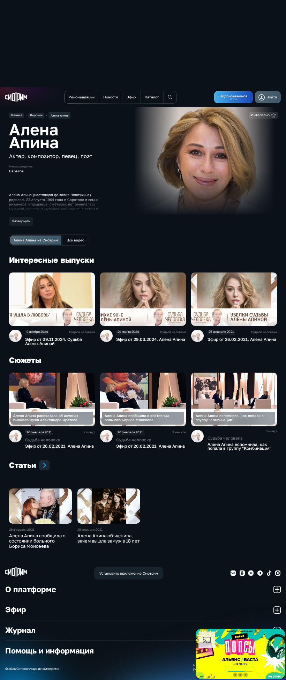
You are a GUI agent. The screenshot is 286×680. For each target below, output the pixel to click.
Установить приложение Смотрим (128, 573)
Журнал (20, 630)
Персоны (36, 115)
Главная (16, 115)
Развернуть (21, 221)
